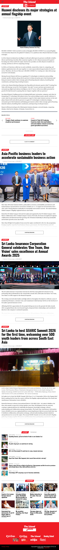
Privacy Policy (5, 546)
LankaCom (46, 548)
